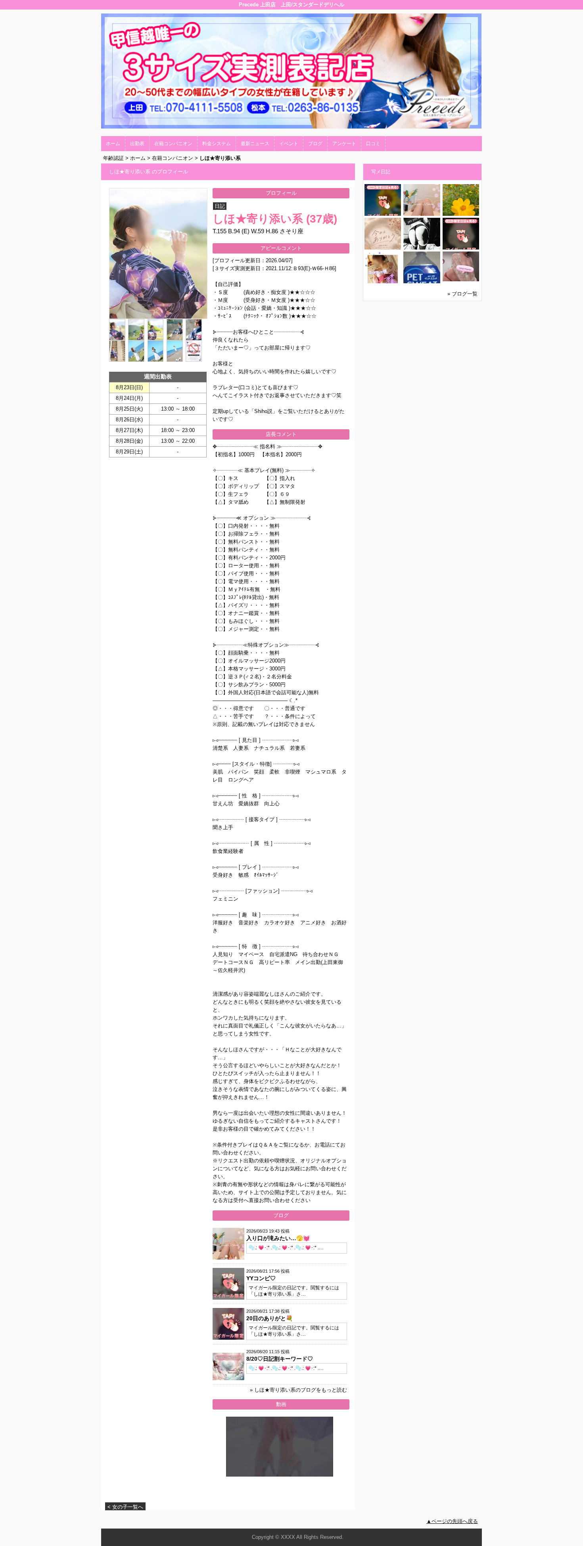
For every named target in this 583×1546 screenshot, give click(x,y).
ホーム (113, 143)
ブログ (315, 143)
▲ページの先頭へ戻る (452, 1521)
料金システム (216, 143)
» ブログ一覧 (462, 294)
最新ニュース (255, 143)
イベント (288, 143)
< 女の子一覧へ (125, 1507)
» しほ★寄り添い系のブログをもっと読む (298, 1390)
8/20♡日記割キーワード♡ (279, 1359)
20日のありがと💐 (269, 1318)
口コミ (373, 143)
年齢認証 (113, 158)
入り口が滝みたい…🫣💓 (278, 1238)
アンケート (344, 143)
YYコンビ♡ (261, 1278)
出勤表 (137, 143)
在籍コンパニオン (173, 143)
